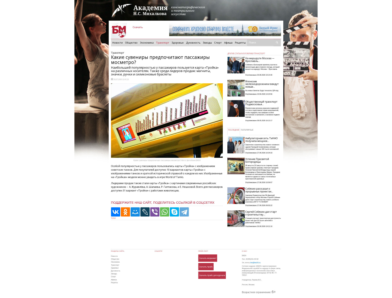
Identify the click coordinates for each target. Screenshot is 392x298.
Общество (131, 42)
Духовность (193, 42)
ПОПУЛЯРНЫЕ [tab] (247, 130)
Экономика (147, 42)
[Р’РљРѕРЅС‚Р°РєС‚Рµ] (115, 212)
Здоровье (178, 42)
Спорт (218, 42)
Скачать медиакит (207, 258)
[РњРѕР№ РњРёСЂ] (135, 212)
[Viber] (154, 212)
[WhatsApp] (164, 212)
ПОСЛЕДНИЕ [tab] (233, 130)
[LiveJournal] (145, 212)
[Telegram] (184, 212)
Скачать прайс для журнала (212, 275)
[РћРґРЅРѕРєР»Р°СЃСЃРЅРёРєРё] (125, 212)
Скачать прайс (206, 266)
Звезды (207, 42)
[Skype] (174, 212)
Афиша (228, 42)
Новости (117, 42)
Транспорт (163, 42)
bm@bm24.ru (255, 262)
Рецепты (240, 42)
